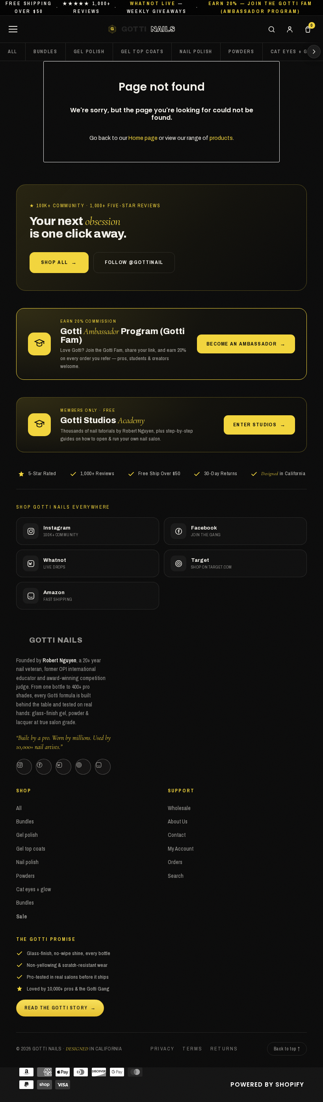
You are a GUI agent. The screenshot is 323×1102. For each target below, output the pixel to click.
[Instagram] (24, 767)
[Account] (289, 29)
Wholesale (179, 808)
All (12, 51)
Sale (21, 916)
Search (176, 875)
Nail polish (27, 862)
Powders (25, 875)
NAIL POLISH (196, 51)
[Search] (271, 29)
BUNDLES (45, 51)
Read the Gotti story (60, 1008)
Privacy (162, 1048)
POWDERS (241, 51)
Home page (143, 138)
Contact (177, 834)
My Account (180, 848)
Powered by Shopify (267, 1084)
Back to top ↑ (287, 1049)
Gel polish (27, 834)
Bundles (25, 821)
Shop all (59, 262)
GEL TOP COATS (142, 51)
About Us (177, 821)
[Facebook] (44, 767)
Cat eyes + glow (33, 889)
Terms (192, 1048)
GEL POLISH (89, 51)
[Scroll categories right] (314, 51)
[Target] (83, 767)
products (221, 138)
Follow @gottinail (134, 262)
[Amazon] (103, 767)
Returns (224, 1048)
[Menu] (13, 29)
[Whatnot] (63, 767)
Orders (175, 862)
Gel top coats (30, 848)
